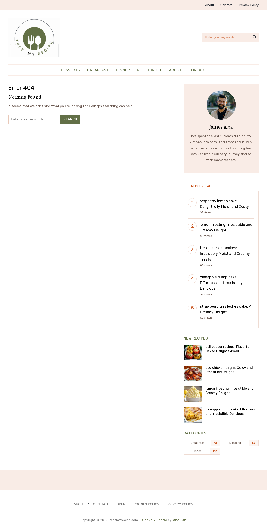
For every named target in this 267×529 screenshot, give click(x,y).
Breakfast (98, 70)
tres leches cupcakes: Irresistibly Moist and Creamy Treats (225, 253)
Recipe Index (149, 70)
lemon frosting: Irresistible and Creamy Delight (229, 390)
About (209, 5)
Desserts (70, 70)
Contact (226, 5)
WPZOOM (179, 520)
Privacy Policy (249, 5)
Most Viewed (202, 186)
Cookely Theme (154, 520)
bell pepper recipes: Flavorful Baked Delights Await (227, 349)
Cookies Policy (146, 504)
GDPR (121, 504)
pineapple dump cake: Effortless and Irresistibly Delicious (221, 283)
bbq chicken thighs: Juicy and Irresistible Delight (229, 370)
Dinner (123, 70)
